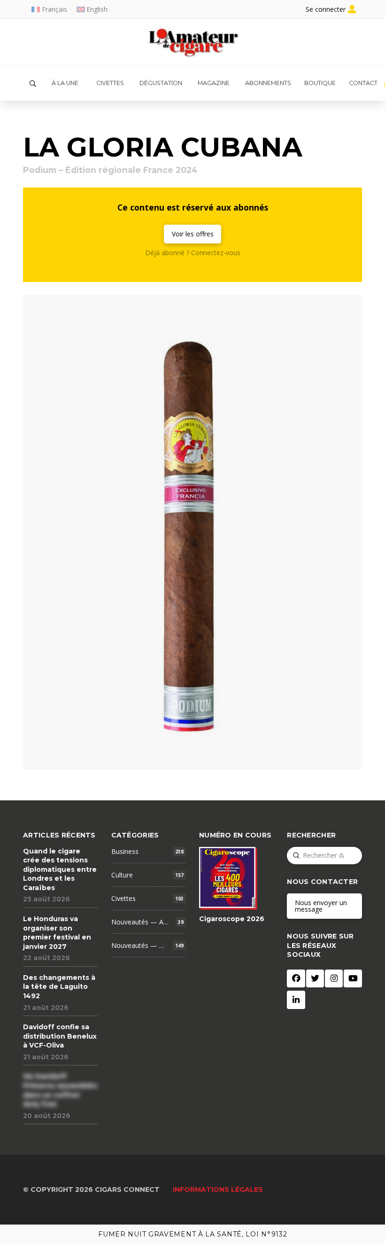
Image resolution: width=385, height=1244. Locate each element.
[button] (33, 84)
